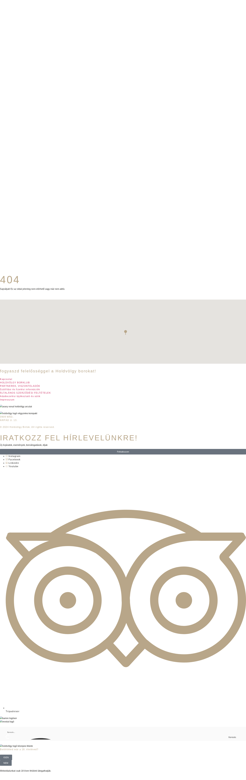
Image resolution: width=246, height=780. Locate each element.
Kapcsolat (6, 379)
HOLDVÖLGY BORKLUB (15, 382)
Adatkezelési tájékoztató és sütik (20, 396)
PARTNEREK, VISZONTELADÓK (20, 386)
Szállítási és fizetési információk (20, 389)
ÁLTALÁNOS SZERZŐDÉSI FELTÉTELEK (25, 393)
